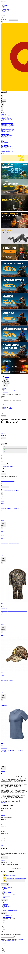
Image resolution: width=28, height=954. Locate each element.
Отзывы (2, 845)
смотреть (16, 490)
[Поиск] (2, 96)
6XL (13, 481)
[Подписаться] (14, 936)
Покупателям (4, 885)
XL (3, 481)
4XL (9, 481)
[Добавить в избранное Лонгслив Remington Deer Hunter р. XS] (2, 493)
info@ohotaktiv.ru (7, 917)
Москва (4, 1)
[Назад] (2, 22)
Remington (3, 815)
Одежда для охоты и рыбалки (10, 390)
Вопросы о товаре (7, 408)
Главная (7, 377)
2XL (5, 481)
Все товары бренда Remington (7, 466)
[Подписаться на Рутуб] (4, 931)
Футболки (5, 392)
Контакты (3, 913)
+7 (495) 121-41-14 (5, 19)
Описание (5, 406)
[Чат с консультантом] (2, 107)
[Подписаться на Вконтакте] (4, 921)
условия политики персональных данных (12, 940)
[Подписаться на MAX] (3, 927)
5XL (11, 481)
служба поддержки (13, 19)
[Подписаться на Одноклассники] (4, 926)
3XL (7, 481)
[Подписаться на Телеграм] (4, 922)
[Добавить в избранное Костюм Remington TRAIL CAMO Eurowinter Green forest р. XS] (2, 563)
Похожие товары (7, 490)
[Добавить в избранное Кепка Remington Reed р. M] (2, 632)
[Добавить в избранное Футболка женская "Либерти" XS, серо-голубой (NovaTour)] (2, 700)
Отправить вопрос (16, 868)
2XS (2, 485)
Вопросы (3, 860)
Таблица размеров (5, 486)
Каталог (4, 92)
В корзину (3, 416)
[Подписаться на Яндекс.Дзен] (4, 924)
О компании (3, 900)
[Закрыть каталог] (2, 109)
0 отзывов (5, 404)
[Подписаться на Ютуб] (4, 929)
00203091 (3, 444)
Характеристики (7, 407)
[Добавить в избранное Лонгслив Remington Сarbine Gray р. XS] (2, 528)
